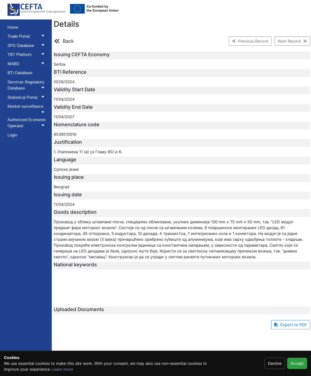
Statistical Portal (22, 97)
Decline (275, 363)
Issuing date (68, 194)
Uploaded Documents (79, 309)
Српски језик (66, 169)
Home (13, 27)
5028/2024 (64, 81)
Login (12, 135)
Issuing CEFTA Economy (82, 54)
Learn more (62, 369)
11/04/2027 (64, 116)
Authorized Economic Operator (27, 122)
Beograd (61, 186)
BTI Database (20, 73)
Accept (297, 363)
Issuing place (69, 177)
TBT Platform (20, 54)
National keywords (75, 265)
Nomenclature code (76, 124)
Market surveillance (25, 106)
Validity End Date (73, 107)
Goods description (75, 212)
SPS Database (21, 45)
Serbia (59, 64)
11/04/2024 (64, 99)
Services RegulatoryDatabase (26, 85)
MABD (13, 64)
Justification (68, 142)
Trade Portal (19, 36)
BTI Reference (70, 72)
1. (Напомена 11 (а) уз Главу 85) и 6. (88, 151)
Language (65, 159)
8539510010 (65, 134)
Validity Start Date (74, 89)
